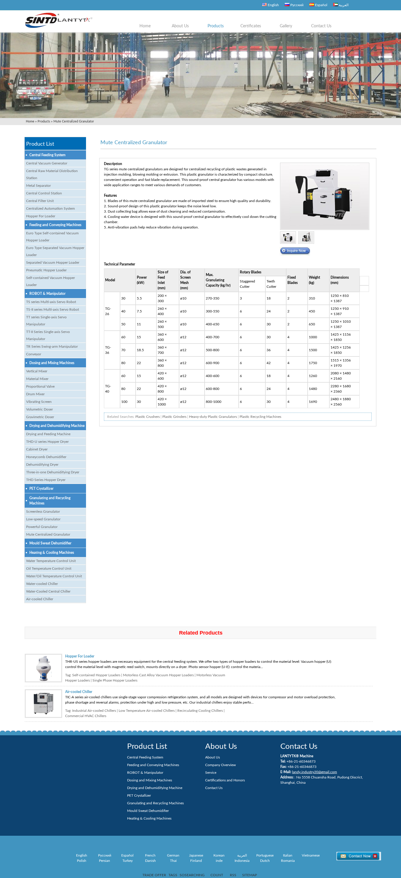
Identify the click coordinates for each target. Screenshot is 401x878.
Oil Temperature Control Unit (48, 568)
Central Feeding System (47, 155)
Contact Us (321, 26)
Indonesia (242, 860)
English (273, 5)
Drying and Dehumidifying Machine (57, 426)
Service (210, 772)
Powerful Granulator (42, 527)
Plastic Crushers (147, 416)
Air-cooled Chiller (39, 599)
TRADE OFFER (154, 875)
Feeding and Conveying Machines (55, 225)
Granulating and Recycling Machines (49, 500)
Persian (104, 860)
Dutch (265, 860)
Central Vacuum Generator (46, 163)
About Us (180, 26)
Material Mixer (37, 379)
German (173, 855)
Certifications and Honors (225, 780)
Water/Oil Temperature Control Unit (54, 576)
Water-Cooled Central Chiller (48, 591)
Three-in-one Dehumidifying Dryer (52, 472)
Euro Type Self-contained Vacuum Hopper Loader (52, 236)
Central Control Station (44, 193)
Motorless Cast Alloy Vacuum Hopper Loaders (158, 675)
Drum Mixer (35, 394)
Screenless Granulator (43, 511)
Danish (150, 860)
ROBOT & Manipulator (47, 293)
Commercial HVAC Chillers (85, 716)
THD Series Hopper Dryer (45, 480)
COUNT (216, 875)
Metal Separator (38, 185)
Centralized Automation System (50, 208)
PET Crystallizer (41, 488)
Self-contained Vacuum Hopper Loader (50, 281)
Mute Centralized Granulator (48, 534)
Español (320, 5)
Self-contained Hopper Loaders (96, 675)
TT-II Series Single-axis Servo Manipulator (48, 335)
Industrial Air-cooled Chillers (94, 710)
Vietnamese (311, 855)
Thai (173, 860)
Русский (296, 5)
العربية (343, 5)
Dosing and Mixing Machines (51, 363)
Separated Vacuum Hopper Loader (52, 262)
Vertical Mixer (36, 371)
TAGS (173, 875)
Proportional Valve (40, 386)
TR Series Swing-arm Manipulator (52, 346)
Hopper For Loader (40, 216)
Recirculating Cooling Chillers (200, 710)
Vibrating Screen (39, 401)
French (150, 855)
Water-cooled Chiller (42, 584)
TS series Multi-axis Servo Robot (51, 302)
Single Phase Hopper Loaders (114, 680)
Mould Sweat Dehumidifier (50, 543)
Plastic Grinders (174, 416)
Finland (196, 860)
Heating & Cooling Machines (51, 552)
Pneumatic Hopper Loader (46, 270)
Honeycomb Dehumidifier (46, 457)
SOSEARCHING (192, 875)
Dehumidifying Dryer (42, 464)
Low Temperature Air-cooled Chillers (147, 710)
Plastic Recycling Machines (260, 416)
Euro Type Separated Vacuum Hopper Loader (55, 251)
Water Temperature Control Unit (51, 561)
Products (216, 26)
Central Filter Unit (40, 201)
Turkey (127, 860)
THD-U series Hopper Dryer (47, 441)
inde (219, 860)
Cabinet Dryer (37, 449)
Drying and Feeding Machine (48, 434)
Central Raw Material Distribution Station (52, 174)
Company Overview (220, 765)
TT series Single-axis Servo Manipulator (46, 320)
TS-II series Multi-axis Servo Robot (52, 309)
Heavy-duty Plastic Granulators (213, 416)
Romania (288, 860)
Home (145, 26)
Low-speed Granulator (43, 519)
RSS (233, 875)
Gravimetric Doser (40, 417)
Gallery (286, 26)
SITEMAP (249, 875)
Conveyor (33, 354)
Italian (287, 855)
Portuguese (265, 855)
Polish (81, 860)
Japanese (196, 855)
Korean (219, 855)
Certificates (250, 26)
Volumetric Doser (39, 409)
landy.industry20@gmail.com (314, 772)
